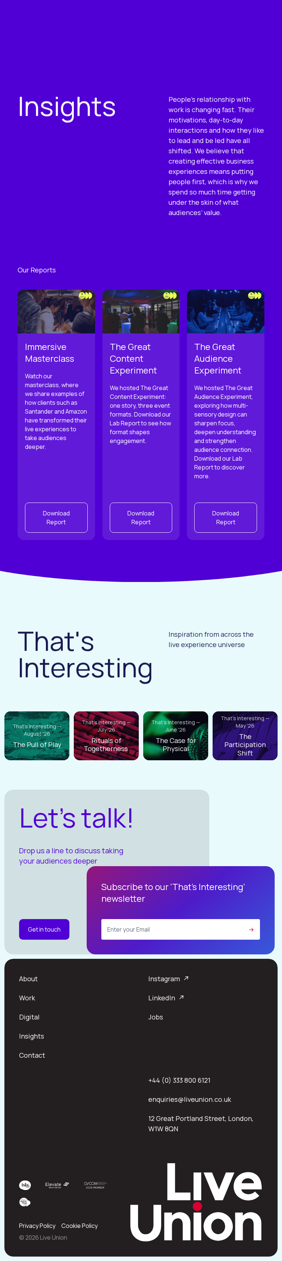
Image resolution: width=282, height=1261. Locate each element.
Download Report (56, 517)
